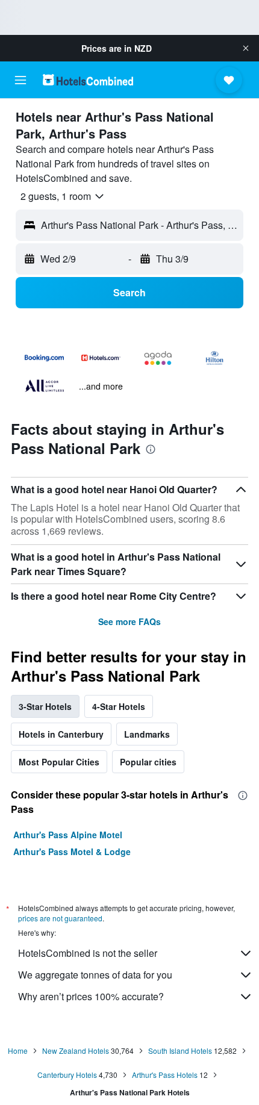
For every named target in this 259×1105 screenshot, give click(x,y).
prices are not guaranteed (60, 918)
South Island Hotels (180, 1050)
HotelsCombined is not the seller (87, 953)
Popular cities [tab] (148, 762)
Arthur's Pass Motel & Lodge (72, 851)
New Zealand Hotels (75, 1050)
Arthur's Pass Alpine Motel (67, 835)
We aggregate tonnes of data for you (95, 975)
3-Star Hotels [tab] (45, 706)
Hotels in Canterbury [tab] (61, 734)
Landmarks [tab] (147, 734)
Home (18, 1050)
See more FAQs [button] (129, 621)
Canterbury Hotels (67, 1074)
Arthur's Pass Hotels (165, 1074)
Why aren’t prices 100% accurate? (91, 996)
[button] (245, 48)
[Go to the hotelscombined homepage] (88, 80)
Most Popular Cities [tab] (59, 762)
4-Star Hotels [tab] (118, 706)
